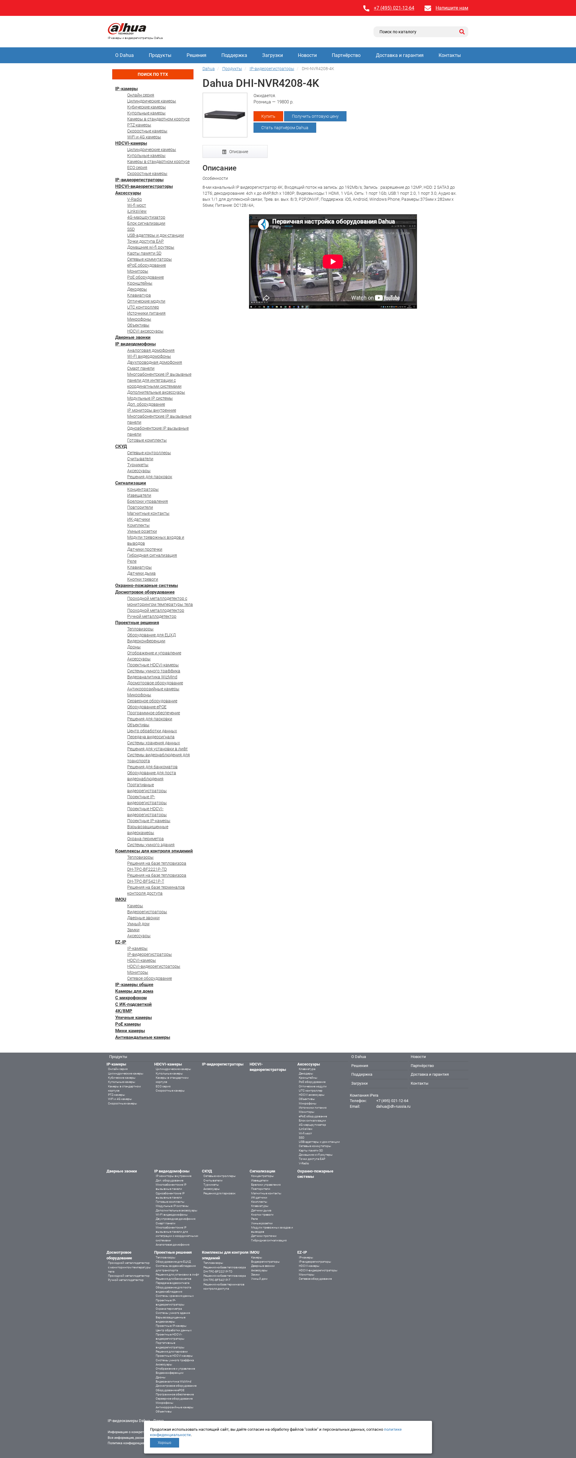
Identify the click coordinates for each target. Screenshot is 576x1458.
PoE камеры (128, 1024)
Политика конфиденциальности (132, 1443)
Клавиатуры (139, 567)
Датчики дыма (141, 573)
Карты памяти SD (144, 253)
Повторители (140, 507)
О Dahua (124, 55)
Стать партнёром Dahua (284, 127)
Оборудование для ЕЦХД (151, 635)
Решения (196, 55)
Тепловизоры (140, 629)
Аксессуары (128, 193)
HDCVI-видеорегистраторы (144, 186)
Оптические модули (146, 301)
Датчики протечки (144, 549)
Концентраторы (143, 489)
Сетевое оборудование (149, 978)
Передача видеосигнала (151, 736)
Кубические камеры (146, 107)
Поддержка (234, 55)
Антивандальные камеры (142, 1037)
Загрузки (272, 55)
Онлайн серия (140, 95)
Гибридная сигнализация (152, 555)
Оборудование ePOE (146, 706)
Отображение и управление (154, 652)
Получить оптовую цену (315, 116)
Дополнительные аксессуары (156, 392)
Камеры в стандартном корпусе (158, 119)
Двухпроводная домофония (154, 362)
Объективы (138, 325)
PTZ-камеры (139, 125)
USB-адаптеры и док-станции (155, 235)
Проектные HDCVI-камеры (153, 664)
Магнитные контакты (148, 513)
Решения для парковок (149, 476)
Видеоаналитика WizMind (152, 676)
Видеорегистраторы (147, 911)
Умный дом (138, 923)
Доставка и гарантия (400, 55)
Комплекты (138, 525)
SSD (131, 229)
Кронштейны (139, 283)
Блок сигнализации (146, 223)
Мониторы (137, 271)
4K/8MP (123, 1011)
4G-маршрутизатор (146, 217)
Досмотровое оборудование (145, 592)
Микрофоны (139, 319)
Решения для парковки (149, 718)
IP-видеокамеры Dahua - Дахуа (136, 1420)
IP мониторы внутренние (151, 410)
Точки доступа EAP (145, 241)
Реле (131, 561)
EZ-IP (120, 942)
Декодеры (137, 289)
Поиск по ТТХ (153, 74)
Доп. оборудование (146, 404)
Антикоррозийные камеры (153, 688)
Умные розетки (142, 531)
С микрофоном (131, 997)
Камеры (135, 905)
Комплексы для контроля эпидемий (154, 851)
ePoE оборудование (146, 265)
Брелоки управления (147, 501)
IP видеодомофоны (135, 344)
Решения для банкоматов (152, 766)
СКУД (121, 446)
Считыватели (140, 458)
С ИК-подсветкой (133, 1004)
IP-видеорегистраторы (139, 179)
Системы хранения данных (153, 742)
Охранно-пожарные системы (146, 585)
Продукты (160, 55)
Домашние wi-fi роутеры (150, 247)
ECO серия (137, 167)
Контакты (450, 55)
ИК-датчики (138, 519)
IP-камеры (126, 88)
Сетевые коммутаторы (149, 259)
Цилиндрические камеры (151, 101)
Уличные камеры (133, 1017)
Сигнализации (130, 483)
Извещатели (139, 495)
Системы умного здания (151, 844)
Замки (133, 929)
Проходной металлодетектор (155, 610)
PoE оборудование (145, 277)
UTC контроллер (143, 307)
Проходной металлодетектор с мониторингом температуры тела (129, 1267)
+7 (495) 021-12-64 (394, 8)
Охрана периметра (145, 838)
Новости (307, 55)
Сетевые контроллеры (149, 452)
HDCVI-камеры (131, 143)
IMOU (120, 899)
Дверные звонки (133, 337)
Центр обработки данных (152, 730)
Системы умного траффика (153, 670)
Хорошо (164, 1443)
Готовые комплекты (147, 440)
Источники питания (146, 313)
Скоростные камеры (147, 131)
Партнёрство (346, 55)
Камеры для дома (134, 991)
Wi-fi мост (136, 205)
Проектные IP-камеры (148, 820)
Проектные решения (137, 622)
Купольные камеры (146, 113)
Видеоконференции (146, 641)
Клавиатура (139, 295)
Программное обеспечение (153, 712)
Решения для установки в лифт (157, 748)
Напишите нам (452, 8)
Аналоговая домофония (151, 350)
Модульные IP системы (150, 398)
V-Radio (134, 199)
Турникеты (137, 464)
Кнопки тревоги (142, 579)
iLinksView (137, 211)
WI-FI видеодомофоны (149, 356)
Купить (268, 116)
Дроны (134, 647)
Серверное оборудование (152, 700)
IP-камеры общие (134, 984)
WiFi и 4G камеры (144, 137)
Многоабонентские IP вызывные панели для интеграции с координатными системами (159, 380)
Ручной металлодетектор (151, 616)
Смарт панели (140, 368)
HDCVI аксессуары (145, 331)
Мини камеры (130, 1030)
